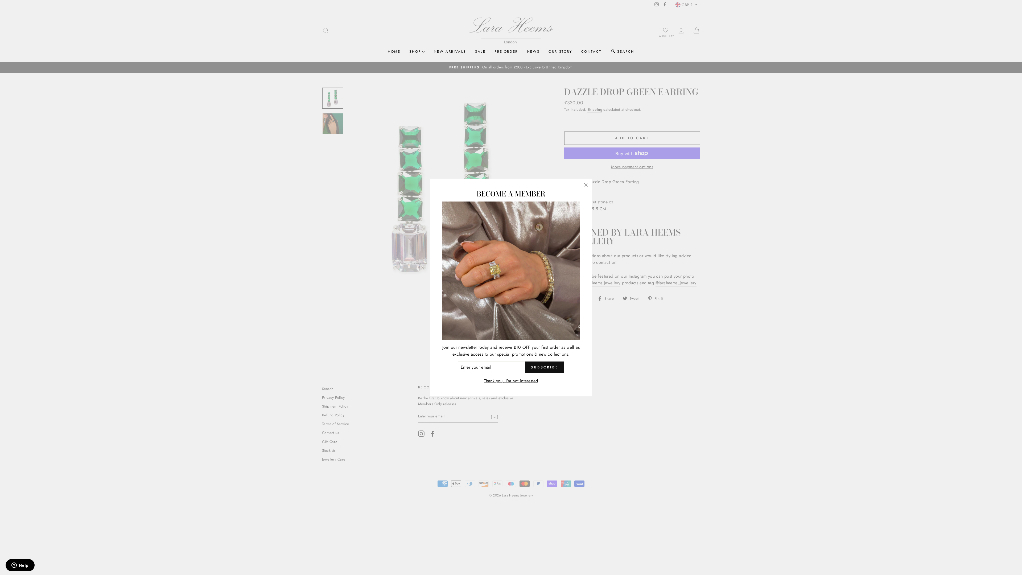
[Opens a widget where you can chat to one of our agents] (20, 565)
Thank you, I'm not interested (511, 381)
